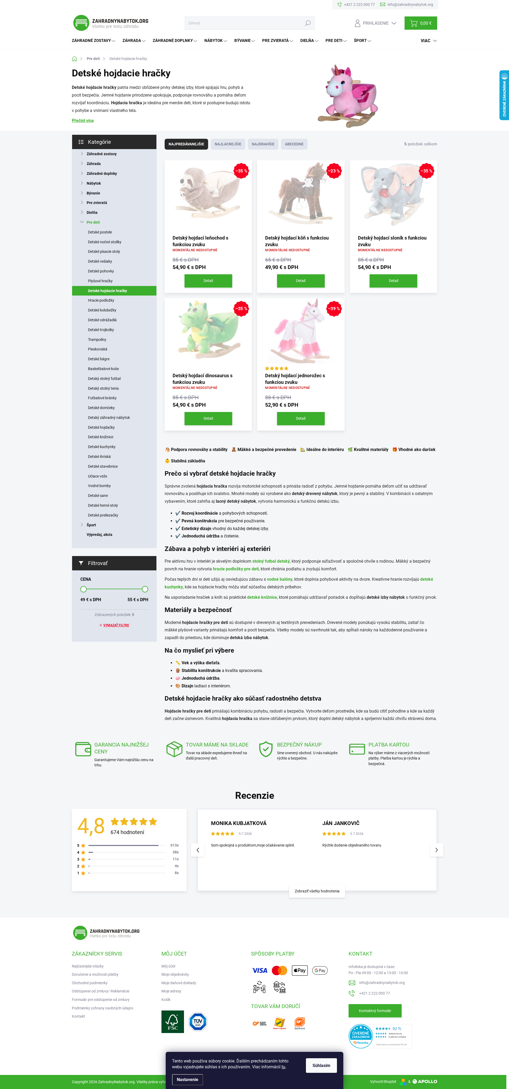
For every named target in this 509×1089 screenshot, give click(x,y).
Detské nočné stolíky (104, 242)
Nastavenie (187, 1079)
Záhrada (94, 164)
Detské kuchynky (102, 447)
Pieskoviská (97, 349)
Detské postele (100, 232)
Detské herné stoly (103, 505)
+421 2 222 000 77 (374, 993)
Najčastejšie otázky (88, 966)
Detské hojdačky (101, 427)
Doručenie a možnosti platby (95, 974)
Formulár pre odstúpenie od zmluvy (101, 999)
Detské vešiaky (100, 261)
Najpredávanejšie (186, 144)
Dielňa (92, 212)
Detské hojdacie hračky (107, 291)
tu (283, 1066)
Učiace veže (97, 476)
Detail (208, 281)
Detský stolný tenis (103, 388)
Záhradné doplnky (102, 173)
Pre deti (93, 222)
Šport (91, 525)
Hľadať (307, 23)
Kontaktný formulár (375, 1011)
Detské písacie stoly (104, 251)
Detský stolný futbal (104, 378)
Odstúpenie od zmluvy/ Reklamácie (100, 991)
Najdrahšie (263, 144)
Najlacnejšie (228, 144)
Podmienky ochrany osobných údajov (102, 1008)
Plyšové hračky (100, 281)
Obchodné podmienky (90, 983)
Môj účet (168, 966)
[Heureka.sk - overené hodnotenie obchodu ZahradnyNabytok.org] (380, 1036)
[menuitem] (94, 41)
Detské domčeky (101, 408)
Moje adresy (171, 991)
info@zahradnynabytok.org (382, 982)
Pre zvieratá (97, 203)
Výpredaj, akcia (99, 534)
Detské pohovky (101, 271)
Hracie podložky (101, 300)
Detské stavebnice (103, 466)
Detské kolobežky (102, 310)
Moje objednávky (175, 974)
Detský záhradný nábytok (109, 417)
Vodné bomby (99, 486)
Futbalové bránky (102, 398)
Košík (165, 999)
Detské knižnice (100, 437)
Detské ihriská (99, 456)
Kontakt (78, 1016)
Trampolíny (97, 339)
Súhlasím (321, 1065)
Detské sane (98, 495)
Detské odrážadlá (102, 320)
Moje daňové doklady (178, 983)
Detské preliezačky (103, 515)
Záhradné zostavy (102, 154)
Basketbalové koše (103, 369)
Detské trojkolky (101, 330)
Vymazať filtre (116, 625)
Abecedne (294, 144)
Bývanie (93, 193)
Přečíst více (83, 120)
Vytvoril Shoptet (383, 1081)
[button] (436, 850)
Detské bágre (98, 359)
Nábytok (94, 183)
